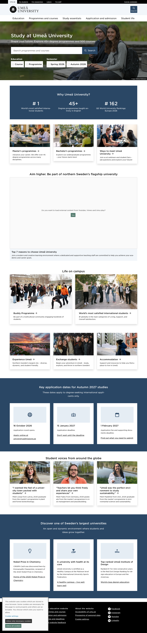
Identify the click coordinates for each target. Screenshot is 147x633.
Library (49, 2)
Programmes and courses (43, 18)
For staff (58, 2)
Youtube (115, 616)
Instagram (115, 612)
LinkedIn (115, 620)
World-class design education (115, 582)
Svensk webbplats (130, 2)
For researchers (37, 2)
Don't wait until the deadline (70, 435)
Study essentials (72, 18)
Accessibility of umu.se (85, 612)
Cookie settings (82, 619)
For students (23, 2)
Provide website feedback (54, 622)
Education (18, 18)
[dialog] (25, 614)
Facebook (115, 609)
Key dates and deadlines (53, 619)
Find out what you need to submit (117, 438)
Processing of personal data (87, 615)
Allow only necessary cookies (18, 621)
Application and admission (101, 18)
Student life (127, 18)
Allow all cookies (13, 626)
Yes (73, 215)
